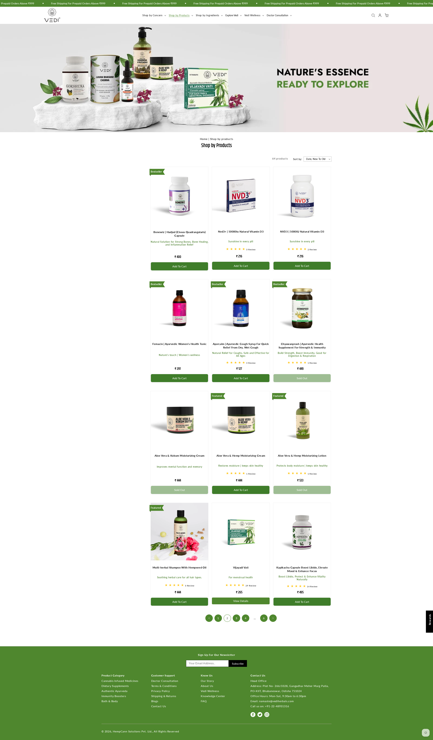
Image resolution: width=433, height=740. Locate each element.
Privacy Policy (160, 691)
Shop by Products (179, 15)
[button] (154, 15)
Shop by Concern (152, 15)
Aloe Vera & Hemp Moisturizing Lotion (302, 455)
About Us (207, 685)
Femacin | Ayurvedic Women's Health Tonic (179, 343)
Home (204, 138)
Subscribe (238, 663)
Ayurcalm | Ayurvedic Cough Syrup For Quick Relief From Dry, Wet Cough (241, 345)
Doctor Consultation (164, 680)
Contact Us (158, 706)
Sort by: (297, 159)
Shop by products (221, 138)
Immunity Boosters (113, 696)
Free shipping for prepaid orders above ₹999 (201, 3)
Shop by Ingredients (207, 15)
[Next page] (273, 618)
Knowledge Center (213, 696)
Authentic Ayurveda (114, 691)
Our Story (207, 680)
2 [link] (227, 618)
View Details (240, 600)
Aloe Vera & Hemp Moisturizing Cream (240, 455)
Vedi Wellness (252, 15)
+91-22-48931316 (277, 706)
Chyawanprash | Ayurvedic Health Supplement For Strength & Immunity (302, 345)
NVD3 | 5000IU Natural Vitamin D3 (302, 231)
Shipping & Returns (163, 696)
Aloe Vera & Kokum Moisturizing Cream (179, 455)
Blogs (154, 701)
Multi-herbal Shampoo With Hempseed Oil (180, 567)
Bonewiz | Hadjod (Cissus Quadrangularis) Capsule (179, 233)
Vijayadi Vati (241, 567)
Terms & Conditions (164, 685)
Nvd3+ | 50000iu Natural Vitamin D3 (241, 231)
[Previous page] (209, 618)
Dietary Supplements (115, 685)
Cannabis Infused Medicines (119, 680)
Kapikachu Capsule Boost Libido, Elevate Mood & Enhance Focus (302, 569)
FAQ (204, 701)
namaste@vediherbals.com (276, 701)
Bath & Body (109, 701)
